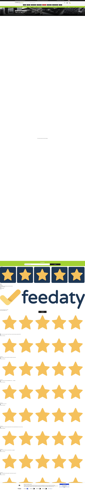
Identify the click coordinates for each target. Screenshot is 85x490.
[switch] (34, 488)
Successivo (42, 312)
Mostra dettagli (50, 488)
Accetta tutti (64, 484)
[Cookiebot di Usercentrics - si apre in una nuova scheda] (19, 488)
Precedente (42, 311)
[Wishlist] (64, 2)
